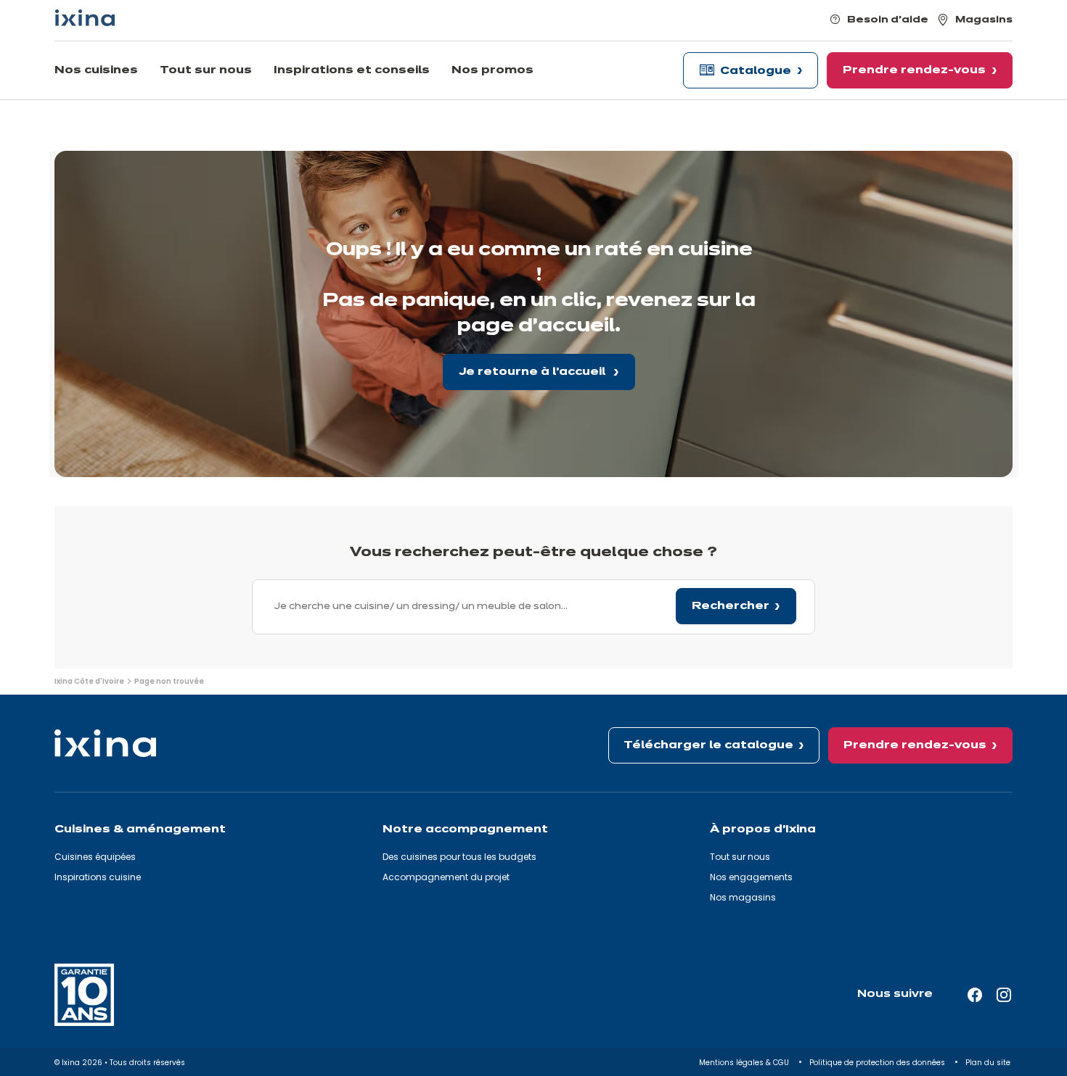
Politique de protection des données (878, 1062)
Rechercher (730, 606)
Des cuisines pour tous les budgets (459, 857)
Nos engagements (751, 877)
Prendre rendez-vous (914, 745)
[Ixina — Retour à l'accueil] (84, 17)
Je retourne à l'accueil (533, 372)
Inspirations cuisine (97, 877)
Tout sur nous (740, 857)
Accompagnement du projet (446, 877)
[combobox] (533, 606)
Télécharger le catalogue (708, 745)
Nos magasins (743, 897)
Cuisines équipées (95, 857)
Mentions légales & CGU (745, 1062)
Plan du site (989, 1062)
